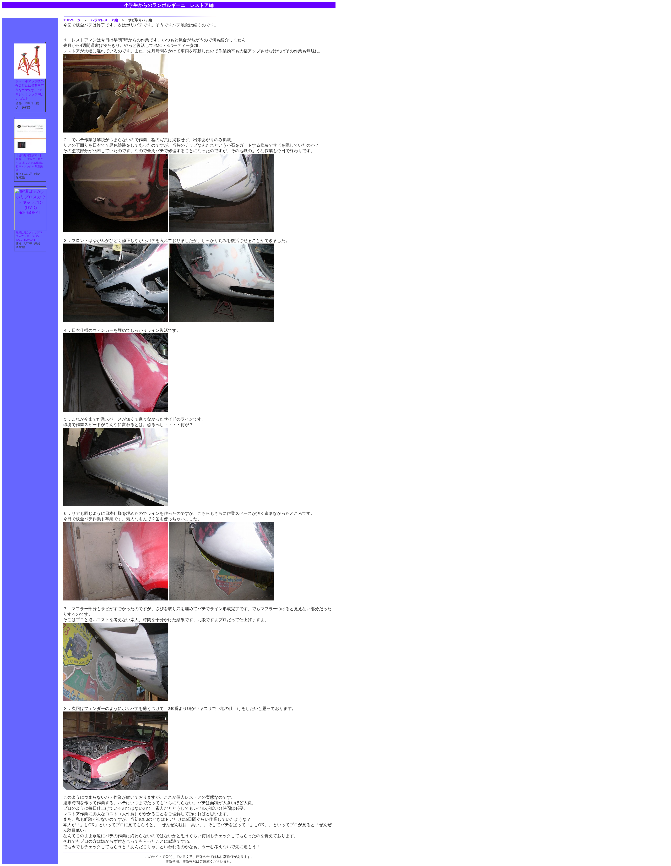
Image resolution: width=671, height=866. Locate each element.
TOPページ (71, 20)
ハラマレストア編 (104, 20)
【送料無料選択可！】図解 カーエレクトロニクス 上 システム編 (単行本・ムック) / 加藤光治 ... (29, 163)
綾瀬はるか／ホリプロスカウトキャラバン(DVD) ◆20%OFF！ (29, 236)
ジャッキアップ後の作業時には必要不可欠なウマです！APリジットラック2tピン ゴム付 (29, 90)
